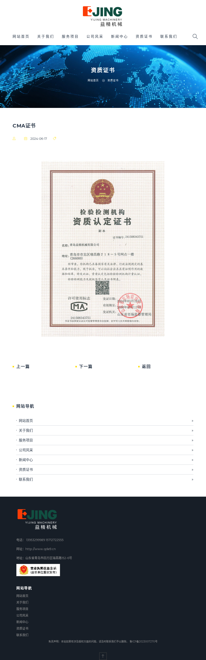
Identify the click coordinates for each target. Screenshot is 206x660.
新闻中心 (119, 36)
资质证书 (144, 36)
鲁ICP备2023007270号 (144, 641)
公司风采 (95, 36)
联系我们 (168, 36)
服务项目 (70, 36)
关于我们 (45, 36)
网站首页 (21, 36)
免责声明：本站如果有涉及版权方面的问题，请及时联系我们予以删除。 (88, 641)
